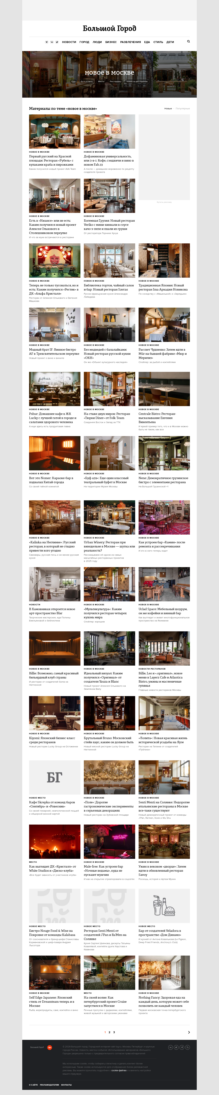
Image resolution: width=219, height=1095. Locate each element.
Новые (168, 108)
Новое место (37, 798)
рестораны (115, 81)
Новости (34, 604)
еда (73, 81)
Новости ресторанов (152, 669)
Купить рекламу (164, 202)
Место (33, 862)
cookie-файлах (119, 1070)
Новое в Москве (39, 152)
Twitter (178, 1047)
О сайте (33, 1085)
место (101, 81)
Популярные (183, 108)
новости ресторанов (137, 81)
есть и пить (87, 81)
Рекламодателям (49, 1085)
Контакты (66, 1085)
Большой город (37, 1048)
